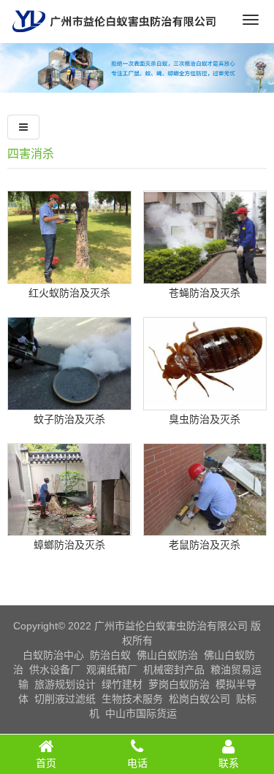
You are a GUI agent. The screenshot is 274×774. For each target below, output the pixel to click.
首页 (46, 763)
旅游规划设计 (65, 684)
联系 (228, 763)
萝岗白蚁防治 (179, 684)
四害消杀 (30, 153)
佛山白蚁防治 (167, 655)
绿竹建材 (122, 684)
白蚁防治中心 (53, 655)
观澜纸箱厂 (111, 669)
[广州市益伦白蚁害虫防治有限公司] (114, 37)
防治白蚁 (110, 655)
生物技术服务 (132, 699)
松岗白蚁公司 (199, 699)
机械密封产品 (174, 669)
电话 (137, 763)
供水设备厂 (54, 669)
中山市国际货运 (141, 713)
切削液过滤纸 (65, 699)
